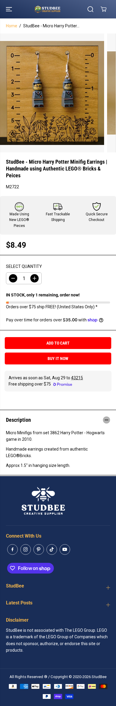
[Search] (90, 9)
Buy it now (58, 358)
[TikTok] (51, 549)
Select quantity (24, 266)
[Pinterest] (38, 549)
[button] (9, 9)
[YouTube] (64, 549)
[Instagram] (25, 549)
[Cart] (103, 9)
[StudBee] (56, 9)
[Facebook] (12, 549)
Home (11, 25)
